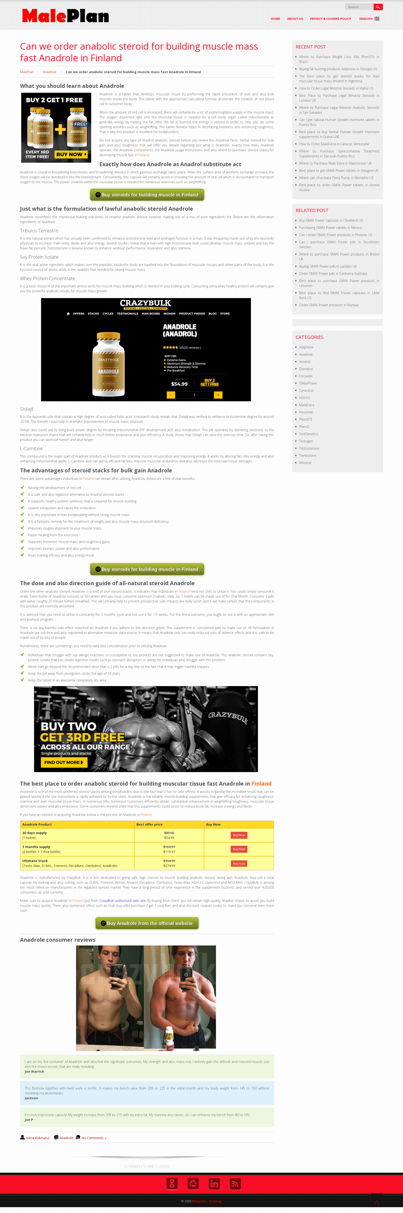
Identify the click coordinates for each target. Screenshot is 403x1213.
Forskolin (306, 376)
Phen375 (305, 419)
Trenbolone (307, 455)
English (366, 19)
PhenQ (304, 426)
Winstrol (305, 462)
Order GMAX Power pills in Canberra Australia (333, 273)
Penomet (306, 412)
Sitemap (215, 1201)
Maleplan (198, 1201)
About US (295, 19)
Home (275, 19)
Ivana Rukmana (37, 1138)
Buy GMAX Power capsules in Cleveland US (331, 220)
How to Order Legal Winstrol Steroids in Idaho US (336, 88)
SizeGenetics (308, 434)
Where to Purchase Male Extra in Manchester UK (335, 163)
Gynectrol (306, 390)
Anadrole (49, 72)
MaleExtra (306, 405)
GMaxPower (308, 383)
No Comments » (93, 1138)
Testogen (306, 441)
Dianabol (306, 369)
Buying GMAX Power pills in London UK (328, 266)
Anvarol (304, 361)
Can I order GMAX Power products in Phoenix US (335, 235)
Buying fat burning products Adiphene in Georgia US (338, 69)
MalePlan (27, 72)
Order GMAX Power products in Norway (328, 305)
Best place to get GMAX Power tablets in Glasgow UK (339, 170)
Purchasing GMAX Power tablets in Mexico (330, 227)
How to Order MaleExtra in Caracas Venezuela (334, 144)
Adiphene (306, 347)
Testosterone (309, 448)
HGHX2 (304, 397)
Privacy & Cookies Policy (330, 19)
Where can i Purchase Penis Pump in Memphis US (336, 177)
